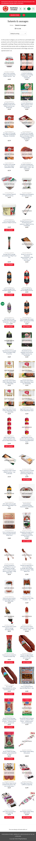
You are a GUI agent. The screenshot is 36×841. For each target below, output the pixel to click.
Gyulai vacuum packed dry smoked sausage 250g (9, 655)
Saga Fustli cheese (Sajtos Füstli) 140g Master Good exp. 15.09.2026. (9, 382)
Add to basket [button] (9, 229)
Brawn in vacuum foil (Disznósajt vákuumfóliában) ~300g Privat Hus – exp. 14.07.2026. (27, 257)
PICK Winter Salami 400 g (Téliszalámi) (27, 812)
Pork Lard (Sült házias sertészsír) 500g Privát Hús (9, 221)
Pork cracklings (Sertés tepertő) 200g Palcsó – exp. (27, 687)
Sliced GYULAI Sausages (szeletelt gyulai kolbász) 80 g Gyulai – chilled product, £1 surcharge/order (9, 721)
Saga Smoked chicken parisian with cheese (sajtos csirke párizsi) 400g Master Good (27, 440)
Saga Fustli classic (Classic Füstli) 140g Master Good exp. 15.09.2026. (9, 410)
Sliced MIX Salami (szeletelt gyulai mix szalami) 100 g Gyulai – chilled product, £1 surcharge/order (27, 721)
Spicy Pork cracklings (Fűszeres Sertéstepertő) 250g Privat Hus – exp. (9, 75)
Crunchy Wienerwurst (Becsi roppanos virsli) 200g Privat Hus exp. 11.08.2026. (27, 105)
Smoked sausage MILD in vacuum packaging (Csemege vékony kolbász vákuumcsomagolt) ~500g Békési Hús (26, 568)
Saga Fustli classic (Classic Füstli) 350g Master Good (27, 409)
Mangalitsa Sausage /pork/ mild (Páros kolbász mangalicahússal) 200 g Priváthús (27, 534)
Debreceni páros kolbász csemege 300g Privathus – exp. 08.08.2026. (9, 600)
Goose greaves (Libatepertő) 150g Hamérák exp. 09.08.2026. (27, 505)
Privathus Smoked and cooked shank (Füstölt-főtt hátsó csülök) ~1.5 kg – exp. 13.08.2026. (27, 167)
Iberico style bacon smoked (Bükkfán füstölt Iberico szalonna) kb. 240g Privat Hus (27, 473)
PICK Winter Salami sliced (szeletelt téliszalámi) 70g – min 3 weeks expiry (9, 784)
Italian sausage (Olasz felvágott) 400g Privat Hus (9, 289)
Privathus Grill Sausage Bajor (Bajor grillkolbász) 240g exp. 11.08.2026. (9, 134)
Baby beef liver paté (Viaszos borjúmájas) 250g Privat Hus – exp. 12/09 (9, 320)
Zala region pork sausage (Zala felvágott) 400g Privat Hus (9, 505)
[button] (24, 8)
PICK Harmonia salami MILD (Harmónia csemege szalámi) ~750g (27, 628)
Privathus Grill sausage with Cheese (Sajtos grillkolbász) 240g (9, 166)
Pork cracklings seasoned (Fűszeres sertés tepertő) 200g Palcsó (9, 533)
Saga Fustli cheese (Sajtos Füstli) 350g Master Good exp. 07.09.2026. (26, 382)
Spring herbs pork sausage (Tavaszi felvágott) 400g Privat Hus (9, 352)
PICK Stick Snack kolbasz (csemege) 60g (9, 812)
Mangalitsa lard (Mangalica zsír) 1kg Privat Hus (27, 195)
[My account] (20, 8)
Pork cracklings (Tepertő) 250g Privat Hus (9, 195)
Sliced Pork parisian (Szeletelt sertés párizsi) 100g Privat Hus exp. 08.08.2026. (9, 105)
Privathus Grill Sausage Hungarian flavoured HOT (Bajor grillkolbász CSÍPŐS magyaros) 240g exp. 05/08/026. (27, 136)
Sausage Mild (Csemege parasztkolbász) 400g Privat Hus (9, 256)
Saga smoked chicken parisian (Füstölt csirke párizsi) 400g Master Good (9, 439)
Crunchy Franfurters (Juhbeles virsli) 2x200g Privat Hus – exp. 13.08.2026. (27, 75)
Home (11, 25)
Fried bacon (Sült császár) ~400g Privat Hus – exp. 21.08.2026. (9, 472)
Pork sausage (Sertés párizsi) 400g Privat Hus (27, 289)
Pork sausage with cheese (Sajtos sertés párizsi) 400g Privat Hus (27, 320)
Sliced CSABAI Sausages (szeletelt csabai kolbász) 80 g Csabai (9, 753)
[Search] (33, 8)
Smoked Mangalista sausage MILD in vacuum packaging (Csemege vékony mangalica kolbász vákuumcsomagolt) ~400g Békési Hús (9, 569)
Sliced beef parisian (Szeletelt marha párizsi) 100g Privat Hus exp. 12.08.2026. (27, 353)
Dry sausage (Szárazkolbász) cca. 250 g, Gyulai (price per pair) (9, 688)
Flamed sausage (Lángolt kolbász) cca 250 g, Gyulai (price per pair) (26, 656)
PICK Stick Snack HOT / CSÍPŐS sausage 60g (27, 783)
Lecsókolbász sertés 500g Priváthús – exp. (26, 599)
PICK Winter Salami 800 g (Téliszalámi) (27, 752)
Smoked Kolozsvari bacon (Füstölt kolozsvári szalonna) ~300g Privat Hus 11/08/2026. (27, 223)
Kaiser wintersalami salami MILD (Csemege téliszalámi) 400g (9, 628)
